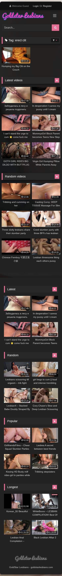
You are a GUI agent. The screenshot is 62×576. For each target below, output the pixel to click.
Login (36, 6)
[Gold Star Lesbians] (25, 17)
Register (47, 6)
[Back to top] (51, 566)
